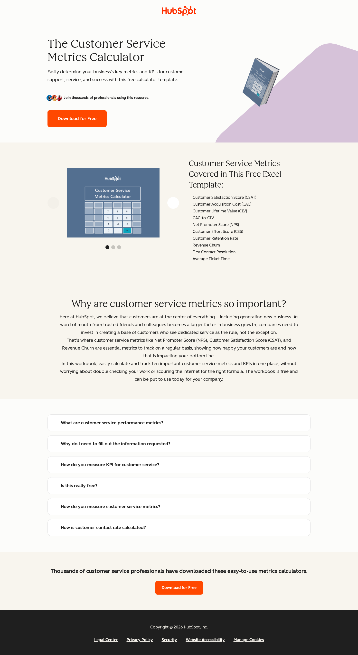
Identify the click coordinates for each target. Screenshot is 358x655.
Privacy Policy (140, 639)
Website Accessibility (205, 639)
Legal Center (106, 639)
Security (169, 639)
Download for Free (77, 118)
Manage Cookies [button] (249, 639)
